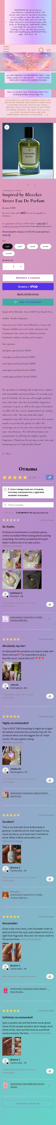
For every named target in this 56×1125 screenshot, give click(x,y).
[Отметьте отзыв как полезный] (50, 604)
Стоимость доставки (10, 226)
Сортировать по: (24, 512)
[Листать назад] (21, 184)
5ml (7, 246)
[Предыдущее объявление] (5, 22)
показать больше (12, 546)
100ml (9, 253)
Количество (8, 260)
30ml (32, 246)
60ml (45, 246)
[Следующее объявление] (50, 22)
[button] (6, 58)
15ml (19, 246)
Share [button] (8, 453)
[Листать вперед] (34, 184)
